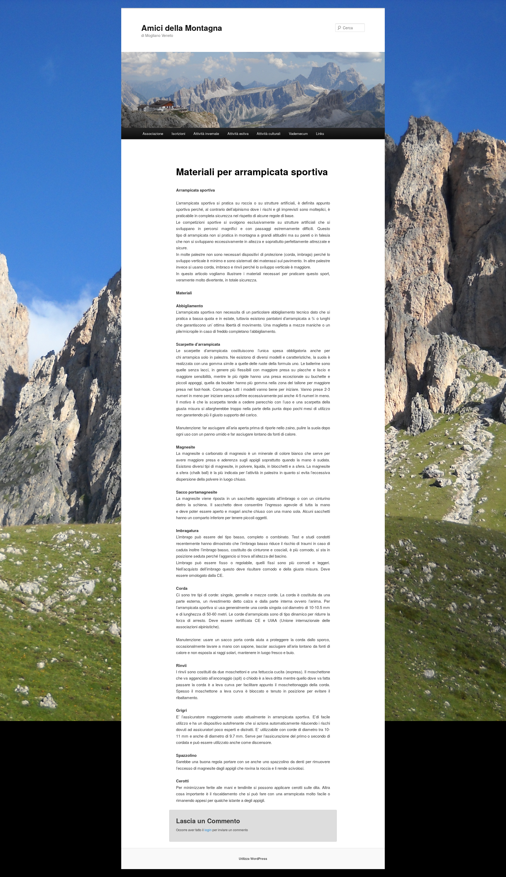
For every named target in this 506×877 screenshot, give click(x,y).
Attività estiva (238, 133)
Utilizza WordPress (253, 858)
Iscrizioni (178, 133)
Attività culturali (268, 133)
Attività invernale (206, 133)
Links (320, 133)
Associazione (153, 133)
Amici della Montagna (181, 27)
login (208, 829)
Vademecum (298, 133)
